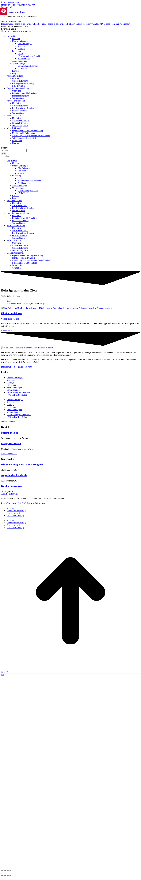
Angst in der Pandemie (14, 475)
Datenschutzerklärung (16, 510)
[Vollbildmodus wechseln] (5, 870)
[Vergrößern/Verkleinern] (2, 870)
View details (6, 331)
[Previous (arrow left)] (2, 878)
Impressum (11, 508)
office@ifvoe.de (8, 5)
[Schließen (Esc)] (10, 870)
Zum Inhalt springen (10, 2)
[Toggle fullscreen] (8, 875)
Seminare (11, 380)
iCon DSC (21, 503)
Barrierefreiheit (13, 513)
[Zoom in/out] (10, 875)
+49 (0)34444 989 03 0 (25, 5)
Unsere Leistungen (15, 377)
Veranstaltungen (14, 390)
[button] (70, 156)
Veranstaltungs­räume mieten (19, 392)
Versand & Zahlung (15, 515)
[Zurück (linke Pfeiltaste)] (2, 873)
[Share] (5, 875)
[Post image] (57, 308)
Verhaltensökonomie (10, 319)
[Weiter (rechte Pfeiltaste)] (5, 873)
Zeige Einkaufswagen (10, 12)
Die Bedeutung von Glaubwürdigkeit (22, 464)
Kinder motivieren (11, 313)
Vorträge (10, 382)
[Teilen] (8, 870)
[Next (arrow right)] (5, 878)
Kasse (22, 12)
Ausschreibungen (14, 387)
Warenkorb (6, 7)
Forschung (11, 385)
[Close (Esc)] (2, 875)
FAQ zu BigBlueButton (17, 395)
